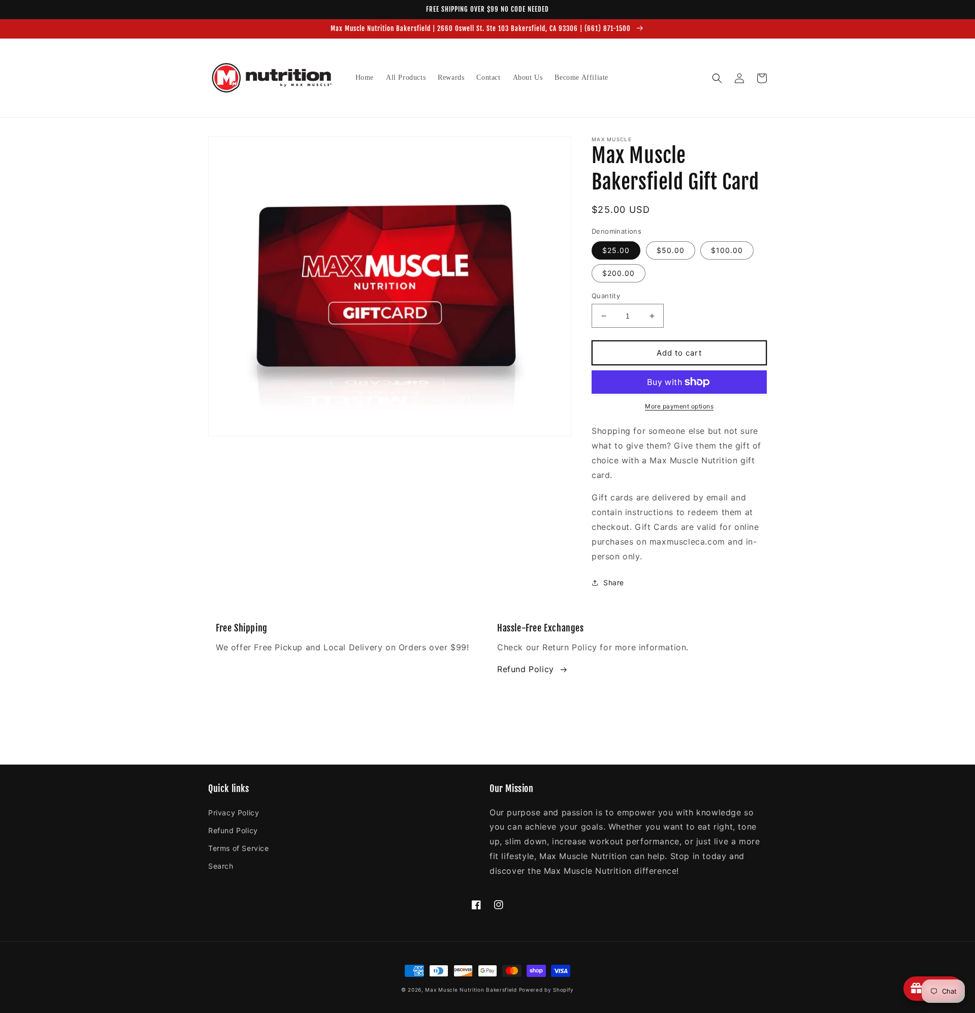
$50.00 (671, 250)
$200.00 (618, 273)
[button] (717, 78)
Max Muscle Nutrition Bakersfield (470, 990)
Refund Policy (525, 669)
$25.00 (616, 250)
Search (221, 866)
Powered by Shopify (546, 990)
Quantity (606, 296)
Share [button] (613, 582)
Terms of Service (238, 848)
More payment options (679, 406)
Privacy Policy (233, 812)
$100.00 (727, 250)
